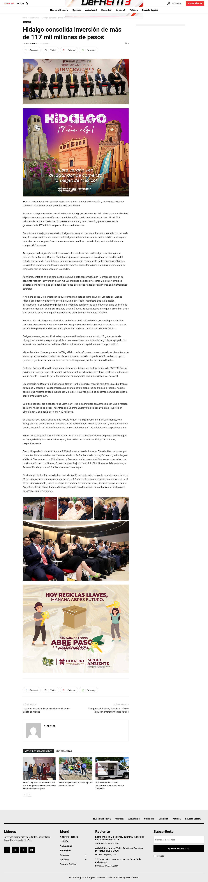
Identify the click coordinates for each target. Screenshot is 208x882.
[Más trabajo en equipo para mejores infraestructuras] (75, 768)
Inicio (25, 17)
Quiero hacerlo (177, 848)
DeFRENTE (30, 43)
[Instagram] (15, 850)
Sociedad (99, 843)
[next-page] (29, 795)
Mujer (98, 855)
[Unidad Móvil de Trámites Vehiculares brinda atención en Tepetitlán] (112, 768)
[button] (23, 3)
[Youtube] (31, 850)
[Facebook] (7, 850)
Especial (99, 866)
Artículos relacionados (38, 751)
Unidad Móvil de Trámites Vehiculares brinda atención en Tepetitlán (109, 785)
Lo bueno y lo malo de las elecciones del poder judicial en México (46, 710)
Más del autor (64, 751)
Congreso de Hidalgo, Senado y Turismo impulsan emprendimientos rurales (108, 710)
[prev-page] (24, 795)
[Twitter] (23, 850)
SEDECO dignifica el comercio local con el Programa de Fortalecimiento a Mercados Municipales (39, 785)
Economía (34, 17)
